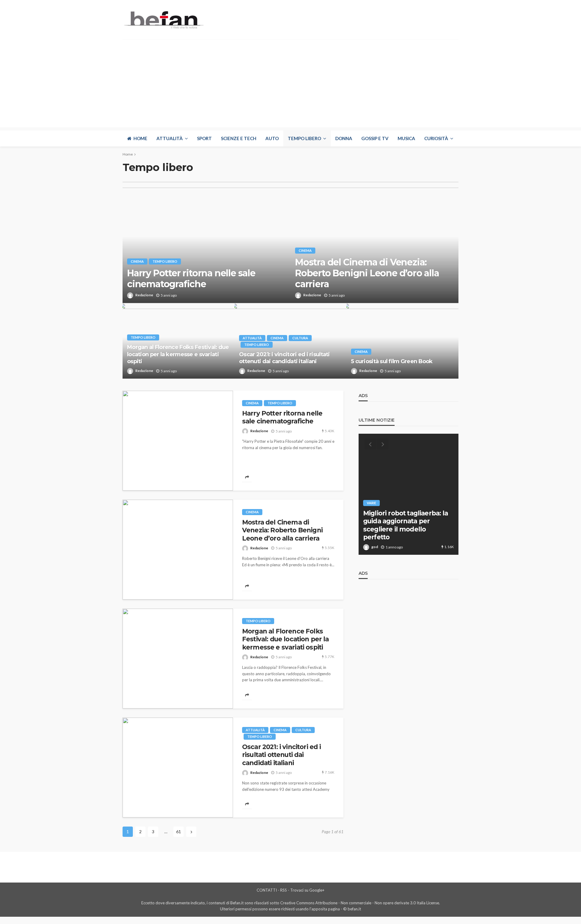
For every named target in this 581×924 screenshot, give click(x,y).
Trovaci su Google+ (307, 890)
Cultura (300, 338)
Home (140, 138)
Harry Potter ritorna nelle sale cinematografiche (191, 279)
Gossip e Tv (375, 138)
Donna (343, 138)
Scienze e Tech (238, 138)
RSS (283, 890)
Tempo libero (304, 138)
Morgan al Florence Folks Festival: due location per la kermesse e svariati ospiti (178, 354)
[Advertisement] (290, 85)
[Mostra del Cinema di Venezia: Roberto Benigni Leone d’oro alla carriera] (178, 550)
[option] (408, 494)
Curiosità (436, 138)
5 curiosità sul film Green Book (392, 361)
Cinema (137, 261)
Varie (371, 503)
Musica (406, 138)
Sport (204, 138)
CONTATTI (267, 890)
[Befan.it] (163, 19)
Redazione (144, 295)
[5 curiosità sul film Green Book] (402, 341)
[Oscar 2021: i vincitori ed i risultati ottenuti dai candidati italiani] (178, 767)
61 (178, 831)
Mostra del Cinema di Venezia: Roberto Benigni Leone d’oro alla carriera (367, 273)
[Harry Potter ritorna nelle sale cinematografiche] (206, 242)
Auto (272, 138)
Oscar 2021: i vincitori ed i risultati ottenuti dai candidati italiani (284, 358)
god (374, 546)
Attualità (169, 138)
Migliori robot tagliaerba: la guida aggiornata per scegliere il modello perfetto (405, 525)
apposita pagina (325, 908)
